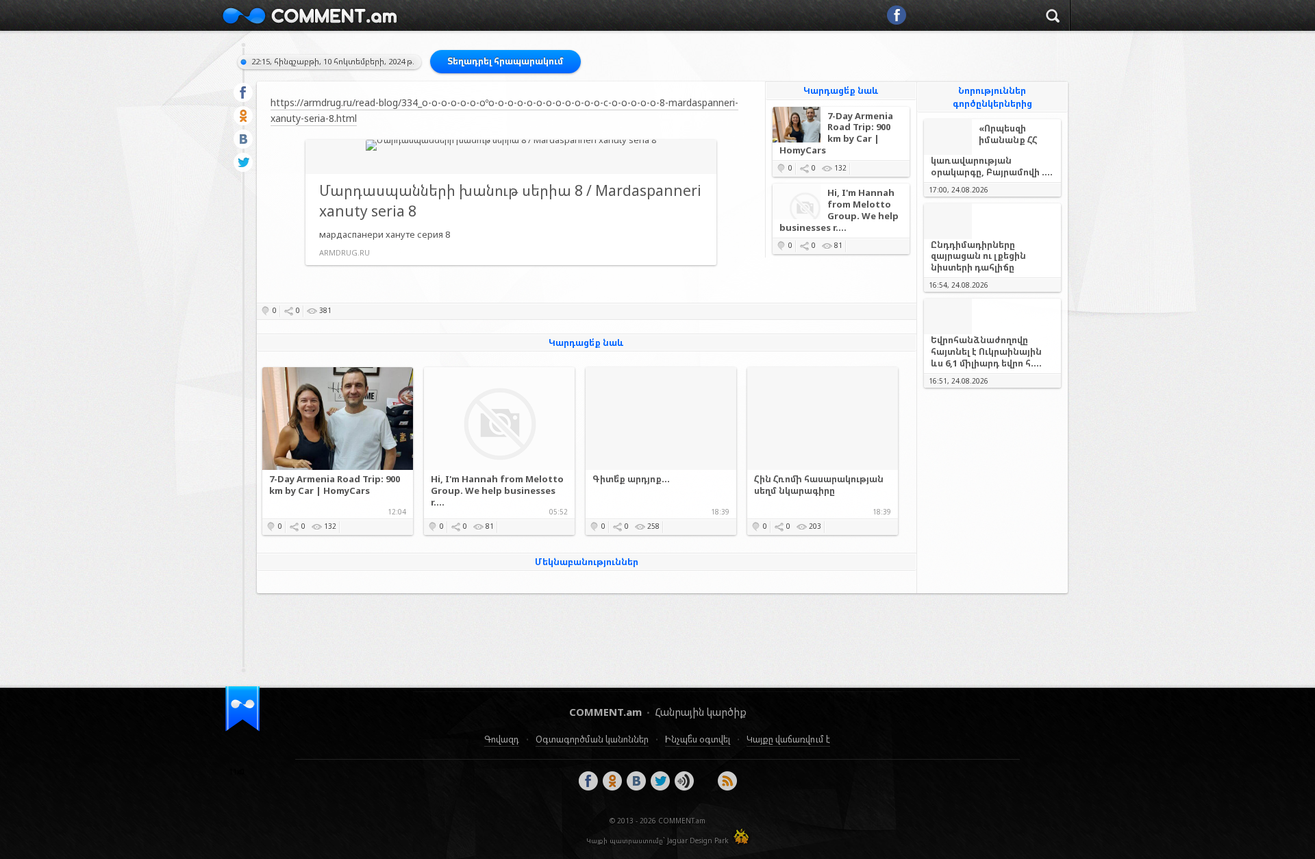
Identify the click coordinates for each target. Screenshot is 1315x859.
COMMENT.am (309, 15)
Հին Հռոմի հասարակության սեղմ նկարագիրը (819, 485)
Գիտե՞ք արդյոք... (631, 479)
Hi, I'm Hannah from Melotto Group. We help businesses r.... (839, 210)
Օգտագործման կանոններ (592, 739)
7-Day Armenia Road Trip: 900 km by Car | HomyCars (836, 133)
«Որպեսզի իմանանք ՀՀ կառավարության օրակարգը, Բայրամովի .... (992, 150)
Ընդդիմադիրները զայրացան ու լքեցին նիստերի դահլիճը (978, 256)
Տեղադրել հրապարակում (505, 61)
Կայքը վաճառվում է (788, 739)
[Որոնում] (1052, 18)
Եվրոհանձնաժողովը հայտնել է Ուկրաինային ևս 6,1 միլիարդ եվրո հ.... (986, 351)
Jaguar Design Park (698, 840)
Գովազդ (501, 739)
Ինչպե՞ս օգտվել (697, 739)
